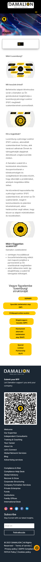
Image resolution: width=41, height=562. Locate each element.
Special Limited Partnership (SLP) (20, 349)
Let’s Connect (10, 450)
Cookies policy (24, 552)
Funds (7, 492)
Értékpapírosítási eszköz (19, 313)
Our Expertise (10, 433)
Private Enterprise (12, 488)
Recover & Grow (11, 478)
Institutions (9, 495)
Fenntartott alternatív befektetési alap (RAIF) (20, 333)
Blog (6, 456)
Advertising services (13, 460)
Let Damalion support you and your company (20, 382)
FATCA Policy (10, 552)
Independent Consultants (15, 436)
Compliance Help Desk (14, 471)
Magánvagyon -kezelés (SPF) (21, 321)
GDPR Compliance (27, 549)
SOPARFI (28, 298)
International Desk (12, 502)
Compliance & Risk (12, 468)
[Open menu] (4, 19)
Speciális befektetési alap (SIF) (20, 305)
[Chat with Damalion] (37, 548)
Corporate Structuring (14, 481)
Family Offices (10, 498)
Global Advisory (11, 475)
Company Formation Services (17, 485)
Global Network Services (15, 453)
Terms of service (23, 546)
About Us (8, 446)
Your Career (9, 443)
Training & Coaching (13, 440)
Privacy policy (11, 549)
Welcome (8, 429)
